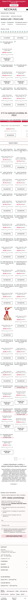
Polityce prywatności (21, 532)
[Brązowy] (4, 32)
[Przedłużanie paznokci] (21, 22)
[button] (26, 9)
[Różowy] (20, 32)
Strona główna (5, 16)
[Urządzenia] (10, 22)
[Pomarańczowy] (18, 32)
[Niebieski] (16, 32)
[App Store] (4, 579)
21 (23, 458)
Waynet (14, 599)
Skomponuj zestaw (7, 59)
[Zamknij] (27, 3)
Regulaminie (12, 532)
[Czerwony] (11, 32)
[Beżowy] (2, 32)
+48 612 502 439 (5, 554)
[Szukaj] (19, 9)
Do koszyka (7, 104)
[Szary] (25, 32)
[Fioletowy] (13, 32)
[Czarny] (9, 32)
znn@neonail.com (5, 558)
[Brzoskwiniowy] (6, 32)
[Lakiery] (3, 22)
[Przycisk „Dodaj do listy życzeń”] (13, 88)
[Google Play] (12, 579)
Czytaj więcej (14, 484)
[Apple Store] (4, 585)
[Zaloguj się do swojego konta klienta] (23, 9)
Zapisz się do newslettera (14, 536)
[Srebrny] (23, 32)
